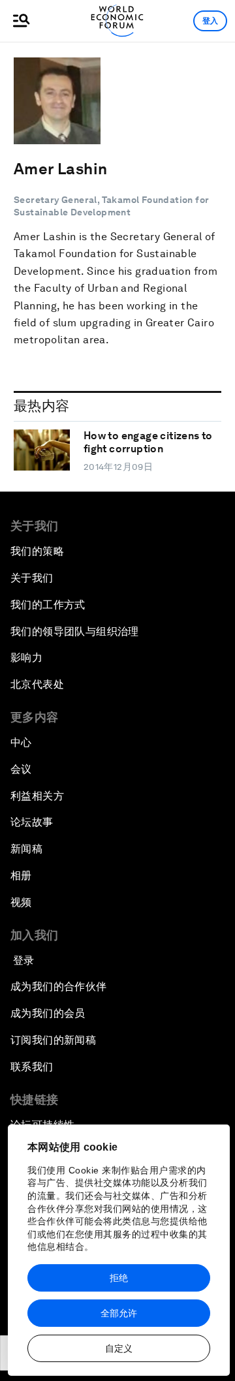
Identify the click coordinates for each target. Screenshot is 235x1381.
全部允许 (119, 1313)
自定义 (119, 1348)
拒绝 (119, 1278)
